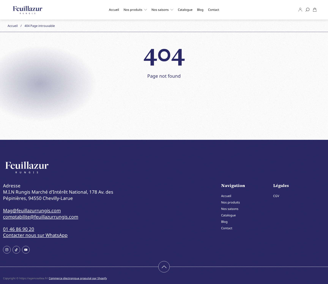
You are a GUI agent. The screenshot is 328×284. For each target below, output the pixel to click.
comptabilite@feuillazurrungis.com (40, 217)
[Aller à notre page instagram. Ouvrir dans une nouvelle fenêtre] (7, 249)
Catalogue (228, 215)
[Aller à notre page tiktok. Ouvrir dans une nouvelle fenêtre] (16, 249)
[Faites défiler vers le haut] (164, 266)
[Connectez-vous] (300, 9)
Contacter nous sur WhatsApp (35, 235)
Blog (224, 222)
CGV (276, 196)
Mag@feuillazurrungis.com (32, 210)
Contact (226, 228)
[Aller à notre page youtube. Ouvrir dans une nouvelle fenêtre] (26, 249)
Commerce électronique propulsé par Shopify (78, 278)
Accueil (13, 26)
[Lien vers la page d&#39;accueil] (26, 167)
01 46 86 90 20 (18, 229)
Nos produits (230, 202)
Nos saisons (229, 209)
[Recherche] (307, 9)
